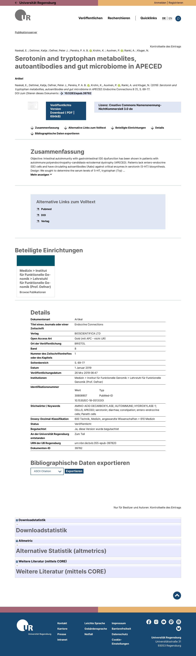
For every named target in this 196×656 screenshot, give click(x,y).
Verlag (45, 221)
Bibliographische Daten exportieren (57, 133)
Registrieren (176, 2)
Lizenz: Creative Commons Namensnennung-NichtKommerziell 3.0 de (130, 107)
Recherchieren (119, 18)
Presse (61, 634)
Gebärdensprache (96, 628)
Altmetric (25, 541)
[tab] (98, 530)
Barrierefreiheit (121, 628)
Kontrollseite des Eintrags (165, 46)
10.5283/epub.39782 (78, 93)
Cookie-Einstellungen (120, 641)
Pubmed (46, 209)
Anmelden (160, 2)
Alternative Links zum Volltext (87, 127)
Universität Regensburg (37, 3)
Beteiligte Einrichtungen (130, 127)
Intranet (62, 639)
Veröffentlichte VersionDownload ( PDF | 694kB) (62, 110)
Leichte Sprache (95, 623)
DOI (43, 215)
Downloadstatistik (31, 520)
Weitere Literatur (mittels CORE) (42, 561)
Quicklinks (148, 18)
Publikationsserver (26, 32)
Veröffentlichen (90, 18)
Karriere (62, 628)
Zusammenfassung (47, 127)
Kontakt (62, 623)
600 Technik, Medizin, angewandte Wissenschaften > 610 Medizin (115, 418)
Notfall (89, 634)
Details (159, 127)
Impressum (119, 623)
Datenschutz (120, 634)
